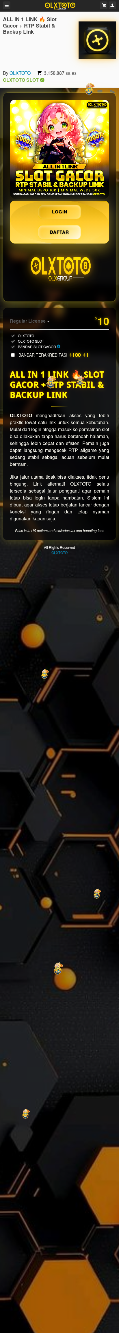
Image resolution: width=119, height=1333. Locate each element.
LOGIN (59, 211)
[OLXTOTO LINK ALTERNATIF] (59, 149)
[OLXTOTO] (97, 40)
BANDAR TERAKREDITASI (53, 354)
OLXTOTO (20, 73)
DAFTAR (59, 232)
